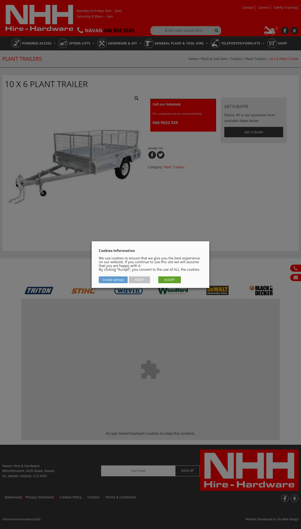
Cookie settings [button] (113, 280)
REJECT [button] (139, 280)
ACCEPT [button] (169, 280)
